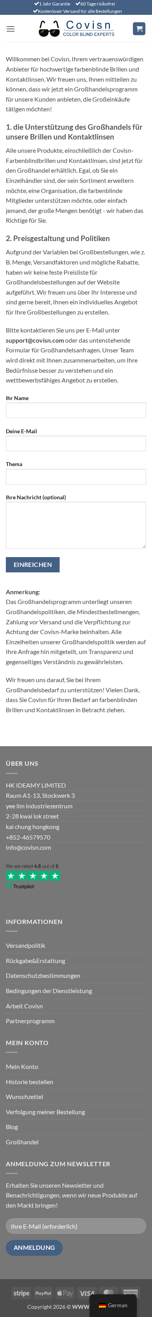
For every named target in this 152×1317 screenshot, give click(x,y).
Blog (12, 1126)
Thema (14, 464)
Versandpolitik (25, 945)
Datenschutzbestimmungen (43, 975)
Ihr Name (17, 398)
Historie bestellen (29, 1081)
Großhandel (22, 1141)
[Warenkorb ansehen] (139, 28)
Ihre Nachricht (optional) (36, 497)
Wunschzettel (24, 1096)
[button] (10, 28)
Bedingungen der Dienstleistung (49, 990)
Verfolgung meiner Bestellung (45, 1111)
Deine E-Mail (21, 431)
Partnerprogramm (30, 1020)
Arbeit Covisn (24, 1006)
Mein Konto (22, 1066)
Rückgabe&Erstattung (35, 960)
